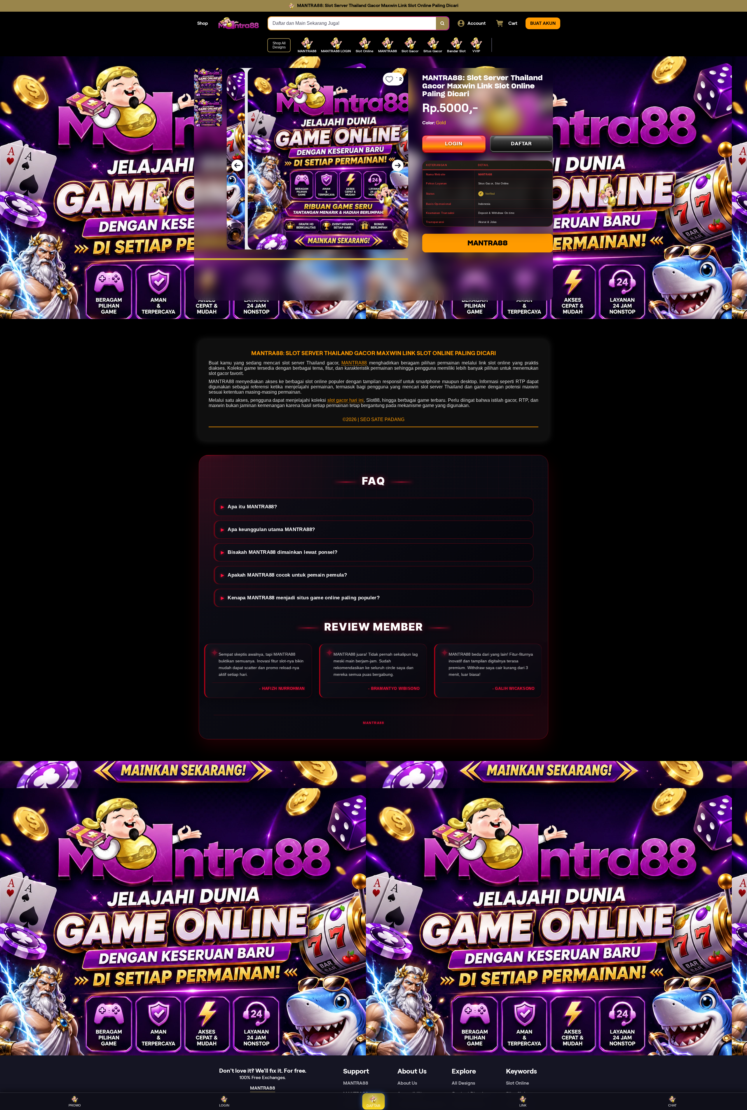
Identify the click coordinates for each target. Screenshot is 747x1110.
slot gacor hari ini (345, 400)
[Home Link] (238, 23)
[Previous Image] (237, 165)
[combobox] (352, 23)
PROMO (75, 1105)
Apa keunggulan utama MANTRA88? (271, 529)
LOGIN (453, 143)
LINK (522, 1105)
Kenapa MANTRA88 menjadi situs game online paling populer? (304, 598)
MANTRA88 (487, 242)
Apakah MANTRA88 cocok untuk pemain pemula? (287, 575)
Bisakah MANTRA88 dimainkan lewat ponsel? (282, 552)
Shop (202, 23)
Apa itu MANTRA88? (252, 506)
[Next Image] (397, 165)
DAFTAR (521, 143)
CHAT (672, 1105)
